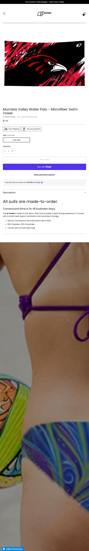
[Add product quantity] (12, 151)
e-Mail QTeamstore (13, 549)
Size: (9, 135)
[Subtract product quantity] (5, 151)
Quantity (7, 146)
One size (16, 140)
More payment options (44, 174)
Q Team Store (9, 117)
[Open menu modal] (4, 13)
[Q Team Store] (44, 13)
